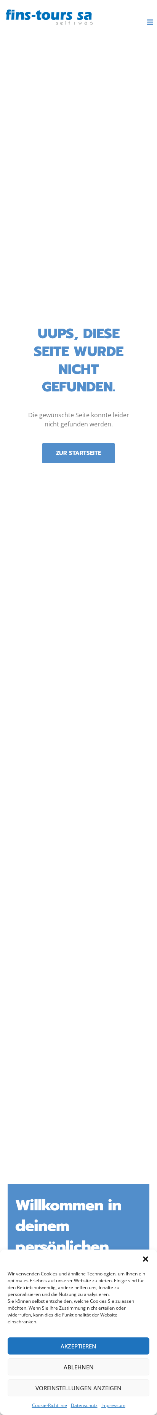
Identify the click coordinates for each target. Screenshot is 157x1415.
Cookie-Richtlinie (49, 1405)
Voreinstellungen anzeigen (78, 1388)
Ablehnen (79, 1367)
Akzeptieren (78, 1346)
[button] (145, 1259)
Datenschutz (84, 1405)
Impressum (113, 1405)
